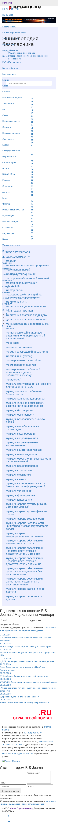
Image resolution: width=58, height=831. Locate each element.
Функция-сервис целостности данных (24, 597)
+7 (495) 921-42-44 (33, 732)
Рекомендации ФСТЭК (13, 209)
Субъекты (7, 262)
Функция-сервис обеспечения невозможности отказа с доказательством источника (24, 550)
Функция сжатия (16, 479)
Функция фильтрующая (20, 495)
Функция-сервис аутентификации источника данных (26, 505)
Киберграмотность (11, 150)
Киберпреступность (11, 62)
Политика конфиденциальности (17, 753)
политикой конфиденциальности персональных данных (28, 629)
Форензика (12, 342)
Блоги (5, 197)
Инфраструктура (10, 250)
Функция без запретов (19, 410)
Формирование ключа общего (24, 360)
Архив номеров (9, 274)
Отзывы (6, 292)
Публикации (8, 215)
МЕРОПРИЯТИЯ (10, 8)
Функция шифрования (19, 499)
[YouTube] (5, 326)
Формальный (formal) (19, 356)
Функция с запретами (19, 470)
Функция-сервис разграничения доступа (25, 590)
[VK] (9, 326)
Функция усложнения (19, 490)
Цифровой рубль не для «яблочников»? (19, 695)
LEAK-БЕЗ (7, 304)
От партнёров (9, 162)
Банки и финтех (10, 67)
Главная (6, 180)
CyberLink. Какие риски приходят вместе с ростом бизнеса (28, 680)
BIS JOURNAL (9, 174)
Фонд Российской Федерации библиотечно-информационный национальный (25, 335)
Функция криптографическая (24, 449)
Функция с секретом (18, 474)
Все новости (8, 20)
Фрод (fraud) (13, 379)
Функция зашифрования (21, 433)
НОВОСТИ (7, 14)
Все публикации (10, 221)
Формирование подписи (21, 364)
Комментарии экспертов (14, 32)
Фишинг (11, 328)
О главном (7, 227)
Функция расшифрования (22, 466)
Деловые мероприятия (13, 256)
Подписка (7, 280)
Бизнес (5, 79)
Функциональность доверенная (25, 398)
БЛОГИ (5, 168)
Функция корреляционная (22, 438)
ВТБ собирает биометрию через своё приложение (24, 674)
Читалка (6, 203)
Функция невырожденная (21, 454)
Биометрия (7, 56)
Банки (5, 239)
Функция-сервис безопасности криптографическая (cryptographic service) (27, 526)
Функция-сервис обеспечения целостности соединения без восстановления (24, 571)
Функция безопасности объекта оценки (25, 420)
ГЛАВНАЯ (7, 2)
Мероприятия (9, 156)
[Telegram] (7, 326)
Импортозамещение (12, 97)
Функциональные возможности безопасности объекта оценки (25, 404)
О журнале (7, 185)
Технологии (8, 103)
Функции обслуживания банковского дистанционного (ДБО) (28, 385)
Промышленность (11, 132)
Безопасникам (9, 26)
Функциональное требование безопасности (24, 392)
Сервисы (6, 85)
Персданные (8, 50)
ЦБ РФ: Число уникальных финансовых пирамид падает (27, 660)
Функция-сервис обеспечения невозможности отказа (24, 541)
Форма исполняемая (19, 347)
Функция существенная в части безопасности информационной (26, 484)
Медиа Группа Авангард (21, 808)
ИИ (3, 109)
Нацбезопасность (10, 121)
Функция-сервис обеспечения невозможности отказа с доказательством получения (24, 561)
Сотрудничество (10, 286)
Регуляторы (8, 44)
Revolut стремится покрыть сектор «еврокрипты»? (24, 701)
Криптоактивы (9, 73)
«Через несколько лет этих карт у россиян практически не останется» (28, 687)
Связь (5, 115)
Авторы (6, 191)
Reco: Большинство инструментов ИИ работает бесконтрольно (23, 667)
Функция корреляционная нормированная (22, 443)
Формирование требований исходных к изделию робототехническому (23, 372)
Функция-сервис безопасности (25, 518)
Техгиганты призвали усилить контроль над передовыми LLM (27, 652)
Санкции (6, 126)
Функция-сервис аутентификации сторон (26, 512)
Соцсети (6, 91)
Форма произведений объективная (27, 351)
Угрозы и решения (11, 245)
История (6, 268)
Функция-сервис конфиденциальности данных (24, 534)
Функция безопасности (20, 414)
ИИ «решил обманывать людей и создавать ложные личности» (25, 637)
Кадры (5, 144)
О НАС (5, 309)
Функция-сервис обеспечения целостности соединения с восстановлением (24, 581)
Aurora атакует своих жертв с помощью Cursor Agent (25, 645)
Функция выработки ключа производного (22, 427)
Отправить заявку (10, 790)
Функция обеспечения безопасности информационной (28, 459)
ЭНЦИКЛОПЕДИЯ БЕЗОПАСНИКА (19, 298)
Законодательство (11, 38)
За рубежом (8, 138)
